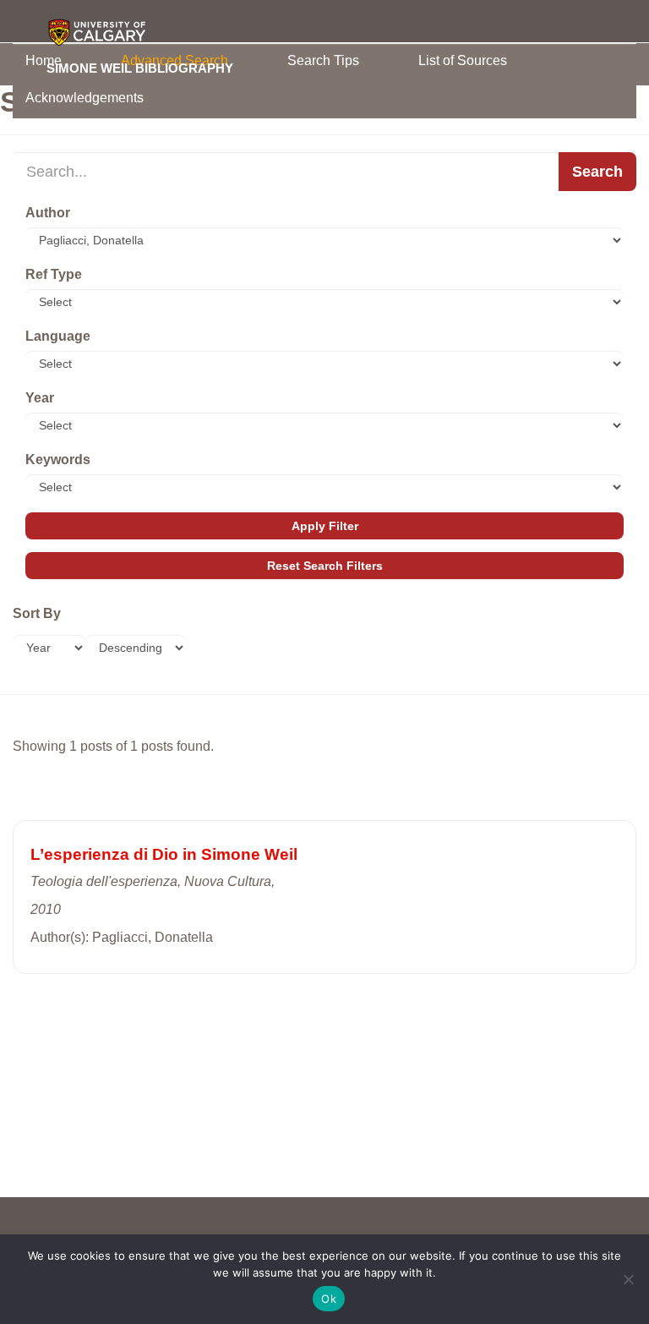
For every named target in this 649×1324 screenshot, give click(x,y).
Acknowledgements (84, 97)
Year (39, 398)
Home (43, 60)
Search (597, 171)
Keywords (57, 459)
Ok (328, 1298)
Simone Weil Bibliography (139, 67)
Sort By (37, 613)
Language (57, 336)
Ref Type (53, 274)
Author (47, 212)
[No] (627, 1279)
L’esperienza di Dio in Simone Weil (163, 854)
